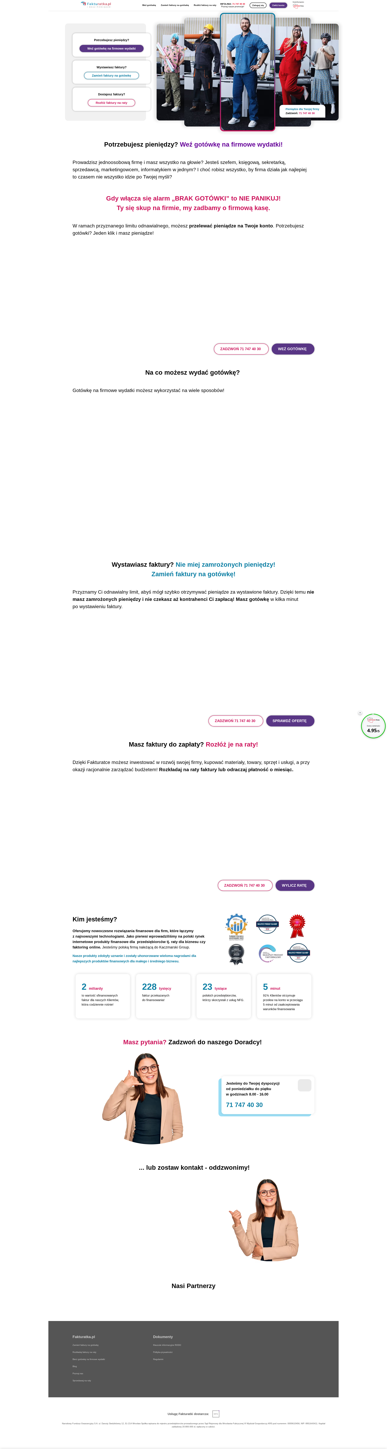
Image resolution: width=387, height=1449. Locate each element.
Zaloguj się (258, 5)
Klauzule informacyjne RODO (167, 1345)
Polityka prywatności (162, 1352)
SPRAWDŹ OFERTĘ (290, 721)
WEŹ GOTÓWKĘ (292, 349)
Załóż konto (278, 5)
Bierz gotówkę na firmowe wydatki (89, 1359)
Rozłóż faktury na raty (205, 5)
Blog (75, 1366)
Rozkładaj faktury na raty (84, 1352)
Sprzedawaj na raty (82, 1380)
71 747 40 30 (238, 4)
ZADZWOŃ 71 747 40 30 (240, 349)
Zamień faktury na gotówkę (175, 5)
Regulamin (158, 1359)
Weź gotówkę (149, 5)
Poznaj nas (78, 1373)
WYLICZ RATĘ (294, 885)
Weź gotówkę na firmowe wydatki (111, 48)
